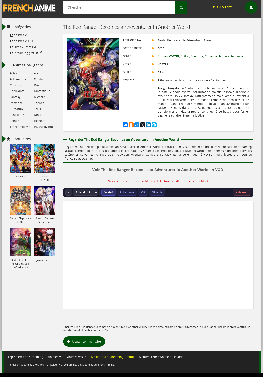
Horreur (39, 121)
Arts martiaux (19, 79)
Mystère (39, 97)
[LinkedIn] (148, 124)
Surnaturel (17, 109)
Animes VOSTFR (168, 56)
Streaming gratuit (26, 53)
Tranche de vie (20, 127)
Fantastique (42, 91)
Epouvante (17, 91)
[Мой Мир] (136, 124)
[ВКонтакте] (125, 124)
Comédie (211, 56)
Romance (236, 56)
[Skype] (154, 124)
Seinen (14, 121)
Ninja (37, 115)
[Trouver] (181, 7)
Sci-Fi (37, 109)
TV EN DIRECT (222, 7)
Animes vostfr (76, 357)
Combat (39, 79)
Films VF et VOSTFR (26, 47)
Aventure (197, 56)
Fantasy (223, 56)
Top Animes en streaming (25, 357)
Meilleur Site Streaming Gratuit (112, 357)
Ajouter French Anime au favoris (161, 357)
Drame (38, 85)
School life (17, 115)
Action (185, 56)
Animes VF (20, 35)
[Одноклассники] (131, 124)
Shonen (39, 103)
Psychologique (44, 127)
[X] (142, 124)
